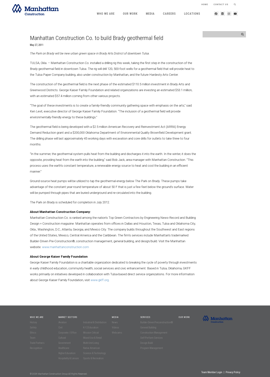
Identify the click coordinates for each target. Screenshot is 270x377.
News (115, 322)
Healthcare (63, 348)
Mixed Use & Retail (92, 337)
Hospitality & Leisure (68, 358)
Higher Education (66, 353)
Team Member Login (211, 372)
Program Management (151, 348)
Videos (115, 327)
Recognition (36, 348)
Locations (192, 13)
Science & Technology (94, 353)
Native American (91, 348)
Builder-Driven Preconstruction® (156, 322)
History (33, 322)
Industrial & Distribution (94, 322)
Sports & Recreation (93, 358)
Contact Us (220, 4)
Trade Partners (37, 342)
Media (150, 13)
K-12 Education (90, 327)
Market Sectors (67, 317)
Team (32, 337)
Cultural (62, 337)
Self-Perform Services (151, 337)
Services (145, 317)
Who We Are (106, 13)
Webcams (117, 332)
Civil (60, 327)
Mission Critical (91, 332)
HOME (204, 4)
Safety (33, 327)
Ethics (33, 332)
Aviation (62, 322)
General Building (148, 327)
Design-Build (146, 342)
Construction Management (153, 332)
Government (64, 342)
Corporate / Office (67, 332)
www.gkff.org (100, 280)
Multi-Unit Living (91, 342)
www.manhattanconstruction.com (65, 247)
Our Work (130, 13)
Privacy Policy (233, 372)
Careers (169, 13)
